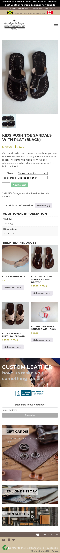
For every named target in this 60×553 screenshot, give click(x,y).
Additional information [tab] (19, 205)
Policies (55, 551)
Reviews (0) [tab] (43, 205)
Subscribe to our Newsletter (30, 404)
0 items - (49, 534)
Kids (28, 193)
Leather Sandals (40, 193)
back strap (9, 177)
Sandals (6, 196)
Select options (12, 287)
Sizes (10, 173)
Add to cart (19, 185)
